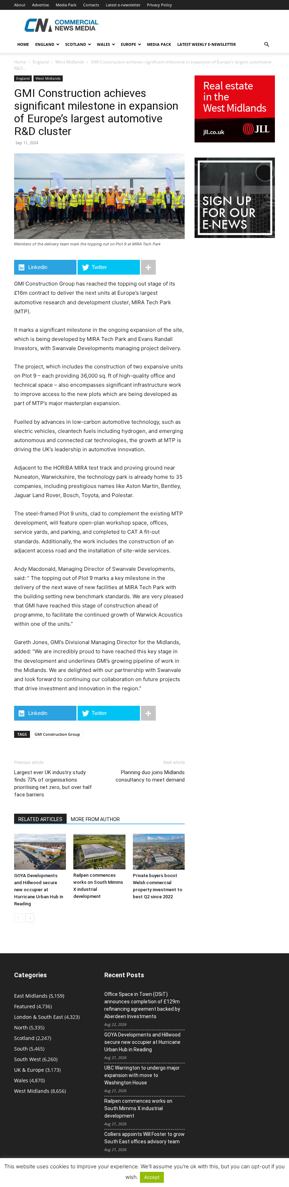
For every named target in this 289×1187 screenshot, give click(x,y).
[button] (266, 44)
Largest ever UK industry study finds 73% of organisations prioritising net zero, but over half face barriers (53, 783)
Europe (128, 44)
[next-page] (29, 917)
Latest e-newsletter (123, 4)
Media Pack (66, 4)
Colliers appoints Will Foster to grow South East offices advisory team (144, 1137)
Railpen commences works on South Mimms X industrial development (138, 1108)
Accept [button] (152, 1177)
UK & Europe (29, 1069)
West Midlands (69, 62)
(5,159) (39, 995)
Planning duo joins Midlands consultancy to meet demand (150, 776)
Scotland (75, 44)
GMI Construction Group (57, 734)
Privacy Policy (159, 4)
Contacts (91, 4)
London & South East (38, 1017)
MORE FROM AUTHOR (95, 819)
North (21, 1027)
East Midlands (31, 995)
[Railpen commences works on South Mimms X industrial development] (99, 851)
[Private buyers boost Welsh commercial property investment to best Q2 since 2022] (159, 852)
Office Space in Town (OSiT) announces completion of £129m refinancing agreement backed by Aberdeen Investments (142, 1005)
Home (23, 44)
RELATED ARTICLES (40, 819)
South (21, 1048)
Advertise (40, 4)
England (41, 62)
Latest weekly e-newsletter (206, 44)
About (19, 4)
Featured (24, 1006)
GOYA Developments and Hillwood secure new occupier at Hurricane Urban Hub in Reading (38, 889)
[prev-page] (18, 917)
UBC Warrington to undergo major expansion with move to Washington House (142, 1075)
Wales (103, 44)
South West (27, 1059)
